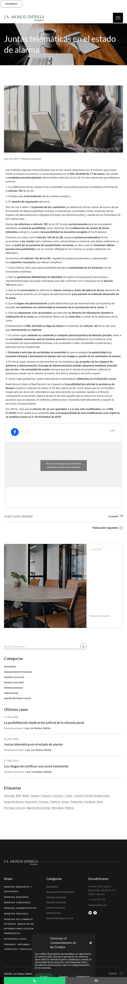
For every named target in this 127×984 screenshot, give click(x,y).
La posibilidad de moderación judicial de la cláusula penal (44, 722)
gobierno (55, 801)
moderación (76, 801)
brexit (26, 795)
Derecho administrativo (20, 908)
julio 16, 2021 (11, 158)
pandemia (89, 801)
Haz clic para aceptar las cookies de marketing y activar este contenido (63, 465)
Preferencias (83, 976)
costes (68, 795)
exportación (31, 801)
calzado (35, 795)
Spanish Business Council (17, 698)
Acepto (43, 976)
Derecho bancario (16, 897)
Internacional (11, 692)
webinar (69, 807)
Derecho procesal (13, 687)
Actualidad (10, 666)
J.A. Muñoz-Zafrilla (104, 620)
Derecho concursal (14, 676)
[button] (90, 942)
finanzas (43, 801)
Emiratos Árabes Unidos (97, 795)
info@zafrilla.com (97, 905)
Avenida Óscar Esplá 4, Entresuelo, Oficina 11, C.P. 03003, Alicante (102, 890)
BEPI (18, 795)
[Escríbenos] (96, 980)
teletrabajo (27, 515)
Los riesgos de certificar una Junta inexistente (103, 562)
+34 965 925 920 (97, 899)
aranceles (9, 795)
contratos (57, 795)
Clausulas (46, 795)
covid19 (8, 515)
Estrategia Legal (15, 939)
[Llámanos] (35, 980)
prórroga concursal (14, 807)
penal (99, 801)
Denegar (63, 976)
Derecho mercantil (31, 158)
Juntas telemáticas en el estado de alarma (33, 744)
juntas (16, 515)
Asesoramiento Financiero (18, 671)
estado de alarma (13, 801)
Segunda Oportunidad (38, 807)
